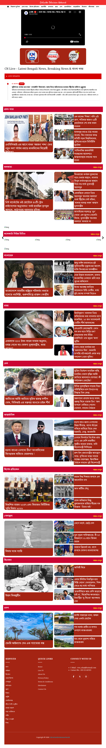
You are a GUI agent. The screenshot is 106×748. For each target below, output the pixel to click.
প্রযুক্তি (7, 697)
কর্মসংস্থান (8, 685)
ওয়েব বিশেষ (9, 678)
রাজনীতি (43, 6)
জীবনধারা (91, 6)
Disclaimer (42, 685)
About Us (41, 674)
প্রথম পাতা (25, 6)
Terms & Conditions (45, 682)
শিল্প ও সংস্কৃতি (10, 719)
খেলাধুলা (8, 682)
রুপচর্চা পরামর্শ (10, 708)
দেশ (61, 6)
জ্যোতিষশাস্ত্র (9, 700)
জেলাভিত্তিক (67, 6)
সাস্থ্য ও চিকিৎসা (10, 711)
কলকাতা (50, 6)
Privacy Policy (43, 678)
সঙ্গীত (7, 715)
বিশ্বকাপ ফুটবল (15, 6)
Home (40, 667)
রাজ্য (56, 6)
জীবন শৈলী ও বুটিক (11, 704)
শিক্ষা (7, 723)
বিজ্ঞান (7, 693)
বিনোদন (84, 6)
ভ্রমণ (97, 6)
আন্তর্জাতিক (76, 6)
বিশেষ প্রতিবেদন (34, 6)
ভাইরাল (8, 670)
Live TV (41, 670)
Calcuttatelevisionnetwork (60, 737)
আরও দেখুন (97, 167)
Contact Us (42, 689)
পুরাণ (7, 689)
